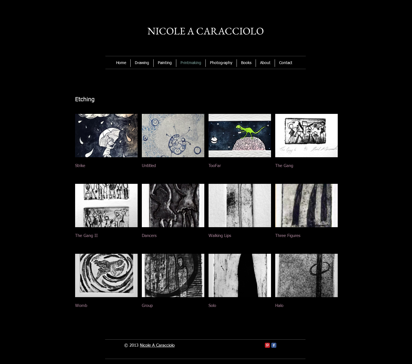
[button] (106, 147)
